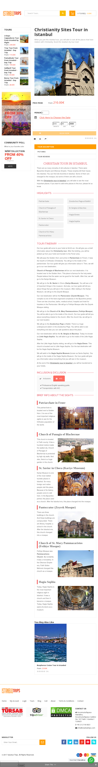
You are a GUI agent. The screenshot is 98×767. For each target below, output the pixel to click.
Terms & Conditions (66, 701)
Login (24, 701)
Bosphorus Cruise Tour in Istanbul (51, 665)
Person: (37, 112)
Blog (39, 701)
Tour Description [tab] (46, 147)
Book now (64, 133)
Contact (80, 701)
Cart (46, 701)
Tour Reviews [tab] (44, 156)
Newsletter (7, 737)
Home (4, 701)
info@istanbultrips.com (86, 728)
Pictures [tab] (42, 152)
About (53, 701)
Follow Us (91, 737)
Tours (32, 701)
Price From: (38, 103)
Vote (10, 166)
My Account (14, 701)
